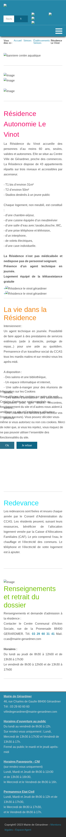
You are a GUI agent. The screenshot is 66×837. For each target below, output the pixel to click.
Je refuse (27, 445)
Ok (7, 445)
